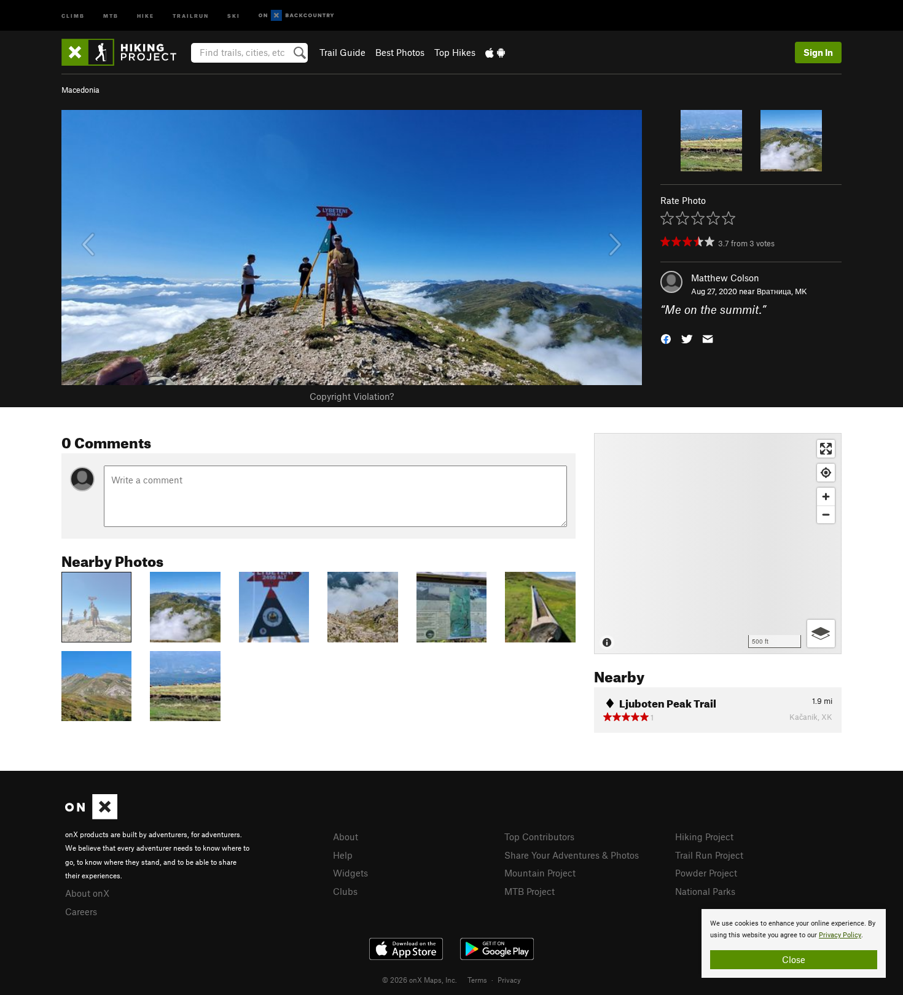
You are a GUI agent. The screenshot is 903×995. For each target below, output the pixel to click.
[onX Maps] (91, 815)
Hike (145, 15)
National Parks (705, 891)
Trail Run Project (709, 854)
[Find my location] (826, 473)
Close (793, 959)
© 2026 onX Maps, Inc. (419, 979)
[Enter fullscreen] (826, 449)
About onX (87, 893)
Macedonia (80, 90)
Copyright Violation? (352, 396)
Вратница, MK (782, 291)
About (345, 836)
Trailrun (191, 15)
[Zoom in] (826, 496)
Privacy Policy (840, 935)
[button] (665, 338)
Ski (233, 15)
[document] (793, 943)
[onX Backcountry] (296, 15)
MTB (111, 15)
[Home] (125, 52)
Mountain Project (540, 872)
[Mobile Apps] (495, 52)
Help (343, 854)
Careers (81, 911)
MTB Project (529, 891)
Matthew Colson (725, 277)
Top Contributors (539, 836)
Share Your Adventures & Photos (571, 854)
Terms (477, 979)
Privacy (509, 979)
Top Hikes (454, 52)
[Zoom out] (826, 514)
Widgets (350, 872)
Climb (73, 15)
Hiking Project (704, 836)
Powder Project (706, 872)
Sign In (818, 52)
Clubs (345, 891)
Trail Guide (342, 52)
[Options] (821, 633)
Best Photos (399, 52)
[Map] (718, 544)
